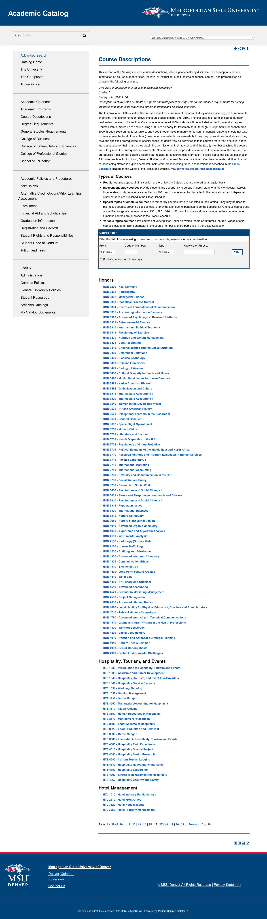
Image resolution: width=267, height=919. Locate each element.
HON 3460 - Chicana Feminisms (124, 363)
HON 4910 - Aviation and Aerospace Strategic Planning (139, 638)
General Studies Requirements (43, 131)
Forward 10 (196, 824)
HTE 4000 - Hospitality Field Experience (129, 744)
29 (209, 824)
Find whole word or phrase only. (122, 259)
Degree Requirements (37, 123)
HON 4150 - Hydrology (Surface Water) (128, 541)
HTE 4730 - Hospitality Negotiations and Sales (133, 764)
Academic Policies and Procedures (46, 178)
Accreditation (30, 84)
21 (182, 824)
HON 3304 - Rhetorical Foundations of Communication (139, 307)
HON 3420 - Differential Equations (125, 353)
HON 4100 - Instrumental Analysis (125, 536)
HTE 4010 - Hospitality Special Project (128, 749)
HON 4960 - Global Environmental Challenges (133, 653)
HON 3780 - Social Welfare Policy (124, 480)
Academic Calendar (35, 101)
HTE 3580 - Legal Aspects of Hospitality (129, 724)
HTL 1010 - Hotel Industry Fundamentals (129, 794)
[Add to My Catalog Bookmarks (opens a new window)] (235, 48)
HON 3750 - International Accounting (127, 470)
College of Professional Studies (44, 153)
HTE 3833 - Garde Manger (120, 734)
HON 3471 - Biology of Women (123, 368)
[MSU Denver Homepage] (200, 11)
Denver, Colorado (61, 873)
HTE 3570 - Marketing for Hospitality (126, 719)
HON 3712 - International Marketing (126, 465)
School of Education (36, 160)
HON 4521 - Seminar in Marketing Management (133, 592)
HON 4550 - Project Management (124, 597)
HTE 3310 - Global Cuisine (120, 709)
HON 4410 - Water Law (117, 577)
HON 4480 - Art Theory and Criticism (127, 582)
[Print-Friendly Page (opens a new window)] (243, 48)
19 (171, 824)
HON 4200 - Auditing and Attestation (127, 551)
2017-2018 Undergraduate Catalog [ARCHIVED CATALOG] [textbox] (178, 37)
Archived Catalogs (34, 304)
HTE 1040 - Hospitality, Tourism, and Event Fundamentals (141, 678)
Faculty (26, 267)
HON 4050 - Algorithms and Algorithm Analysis (134, 531)
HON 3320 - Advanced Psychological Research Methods (140, 317)
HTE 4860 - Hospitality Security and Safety (131, 780)
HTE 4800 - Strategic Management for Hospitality (135, 775)
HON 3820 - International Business (125, 511)
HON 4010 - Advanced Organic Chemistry (130, 526)
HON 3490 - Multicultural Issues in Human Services (136, 378)
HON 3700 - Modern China (120, 429)
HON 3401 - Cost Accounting (122, 343)
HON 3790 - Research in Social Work (127, 485)
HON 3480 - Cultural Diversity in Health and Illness (136, 373)
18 (166, 824)
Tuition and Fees (33, 250)
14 (144, 824)
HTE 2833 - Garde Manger (120, 698)
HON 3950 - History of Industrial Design (129, 521)
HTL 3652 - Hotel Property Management (129, 810)
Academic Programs (36, 109)
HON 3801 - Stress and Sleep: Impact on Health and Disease (142, 495)
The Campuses (32, 76)
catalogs (86, 911)
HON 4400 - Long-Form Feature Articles (129, 572)
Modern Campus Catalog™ (173, 911)
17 (161, 824)
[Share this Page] (239, 48)
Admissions (29, 185)
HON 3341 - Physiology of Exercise (126, 332)
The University (31, 69)
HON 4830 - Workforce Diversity (124, 628)
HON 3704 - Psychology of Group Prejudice (131, 444)
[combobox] (202, 37)
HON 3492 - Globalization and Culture (127, 388)
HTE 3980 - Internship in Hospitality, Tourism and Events (140, 739)
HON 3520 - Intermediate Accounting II (128, 399)
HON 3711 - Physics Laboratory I (124, 460)
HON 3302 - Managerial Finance (123, 297)
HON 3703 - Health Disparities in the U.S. (129, 439)
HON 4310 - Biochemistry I (120, 567)
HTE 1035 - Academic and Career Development (134, 673)
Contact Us (56, 885)
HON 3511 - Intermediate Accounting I (128, 394)
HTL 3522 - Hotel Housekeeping (123, 805)
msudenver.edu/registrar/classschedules (198, 169)
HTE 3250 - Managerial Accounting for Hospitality (135, 703)
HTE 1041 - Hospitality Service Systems (129, 683)
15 (150, 824)
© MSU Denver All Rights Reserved (184, 884)
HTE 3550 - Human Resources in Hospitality (132, 714)
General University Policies (41, 289)
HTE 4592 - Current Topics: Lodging (126, 759)
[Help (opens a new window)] (247, 48)
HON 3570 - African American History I (128, 409)
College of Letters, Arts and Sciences (48, 146)
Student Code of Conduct (39, 242)
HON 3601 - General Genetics (122, 419)
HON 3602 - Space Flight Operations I (127, 424)
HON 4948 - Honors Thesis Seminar (126, 643)
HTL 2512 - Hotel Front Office (122, 799)
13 (139, 824)
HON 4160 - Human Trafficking (123, 546)
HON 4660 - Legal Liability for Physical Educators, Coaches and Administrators (155, 607)
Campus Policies (33, 282)
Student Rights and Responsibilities (47, 235)
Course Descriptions (36, 116)
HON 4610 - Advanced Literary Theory (128, 602)
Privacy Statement (227, 884)
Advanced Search (34, 55)
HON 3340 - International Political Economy (131, 327)
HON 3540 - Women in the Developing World (132, 404)
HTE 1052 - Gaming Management (124, 693)
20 (177, 824)
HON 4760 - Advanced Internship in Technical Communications (144, 617)
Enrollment (29, 205)
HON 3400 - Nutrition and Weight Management (133, 338)
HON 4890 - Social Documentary (124, 633)
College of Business (35, 138)
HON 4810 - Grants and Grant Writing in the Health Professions (144, 622)
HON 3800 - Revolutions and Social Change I (132, 490)
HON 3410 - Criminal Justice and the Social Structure (138, 348)
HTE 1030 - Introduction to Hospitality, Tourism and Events (141, 668)
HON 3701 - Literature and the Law (125, 434)
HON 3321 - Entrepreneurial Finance (126, 322)
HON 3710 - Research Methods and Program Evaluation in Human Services (152, 455)
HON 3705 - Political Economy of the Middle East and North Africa (146, 449)
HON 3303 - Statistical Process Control (128, 302)
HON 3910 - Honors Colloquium (123, 516)
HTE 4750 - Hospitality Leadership (125, 770)
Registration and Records (39, 227)
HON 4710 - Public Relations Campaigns (129, 612)
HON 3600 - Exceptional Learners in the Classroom (136, 414)
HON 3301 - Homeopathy (119, 292)
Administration (31, 275)
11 (128, 824)
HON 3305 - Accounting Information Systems (132, 312)
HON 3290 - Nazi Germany (120, 287)
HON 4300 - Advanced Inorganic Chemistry (131, 556)
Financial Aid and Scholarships (44, 213)
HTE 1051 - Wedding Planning (122, 688)
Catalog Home (31, 61)
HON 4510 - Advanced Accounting (125, 587)
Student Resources (35, 297)
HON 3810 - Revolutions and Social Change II (132, 500)
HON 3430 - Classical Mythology (124, 358)
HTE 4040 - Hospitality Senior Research (129, 754)
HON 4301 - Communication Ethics (126, 561)
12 (134, 824)
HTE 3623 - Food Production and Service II (131, 729)
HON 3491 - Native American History (127, 383)
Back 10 (117, 824)
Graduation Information (38, 220)
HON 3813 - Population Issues (122, 505)
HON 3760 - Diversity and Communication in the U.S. (137, 475)
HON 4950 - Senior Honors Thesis (125, 648)
